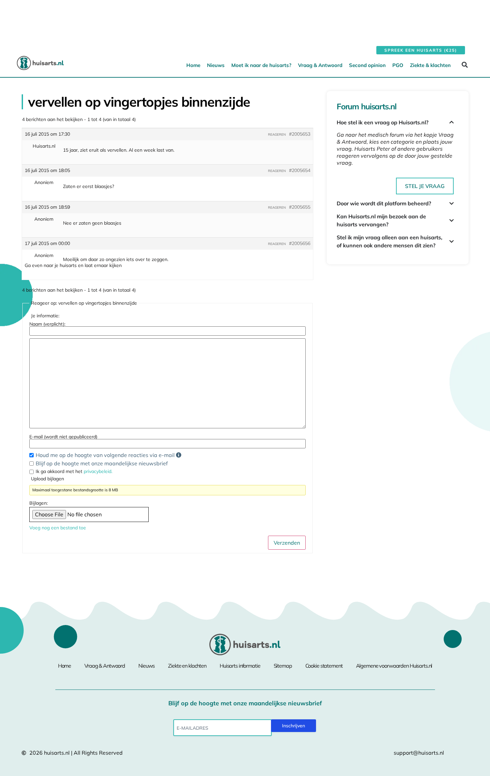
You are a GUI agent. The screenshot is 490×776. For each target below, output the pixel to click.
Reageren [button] (277, 134)
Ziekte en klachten (187, 665)
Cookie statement (324, 665)
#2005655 (299, 207)
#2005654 (299, 170)
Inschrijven (293, 726)
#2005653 (299, 134)
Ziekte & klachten (430, 65)
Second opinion (367, 65)
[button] (464, 64)
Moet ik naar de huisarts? (261, 65)
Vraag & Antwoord (320, 65)
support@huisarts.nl (419, 752)
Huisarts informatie (240, 665)
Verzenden (287, 542)
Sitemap (283, 665)
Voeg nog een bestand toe (57, 528)
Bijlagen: (38, 503)
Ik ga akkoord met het (74, 471)
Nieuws (216, 65)
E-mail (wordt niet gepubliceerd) (63, 436)
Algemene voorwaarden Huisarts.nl (394, 665)
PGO (397, 65)
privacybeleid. (98, 471)
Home (193, 65)
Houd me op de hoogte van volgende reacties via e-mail (106, 455)
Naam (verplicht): (47, 324)
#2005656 (299, 243)
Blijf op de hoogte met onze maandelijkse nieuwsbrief (102, 463)
